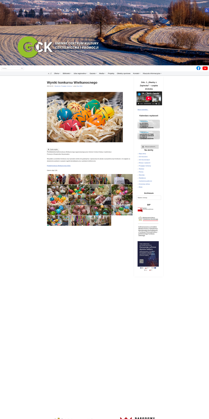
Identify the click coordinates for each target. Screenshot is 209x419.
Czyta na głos (54, 149)
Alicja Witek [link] (79, 86)
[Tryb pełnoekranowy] (159, 103)
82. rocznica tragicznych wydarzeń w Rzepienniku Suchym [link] (146, 125)
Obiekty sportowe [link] (123, 73)
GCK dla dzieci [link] (143, 156)
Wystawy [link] (141, 169)
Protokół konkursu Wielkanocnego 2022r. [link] (59, 165)
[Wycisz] (156, 103)
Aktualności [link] (57, 86)
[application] (150, 98)
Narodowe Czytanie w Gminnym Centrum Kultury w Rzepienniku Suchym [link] (147, 136)
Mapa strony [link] (142, 153)
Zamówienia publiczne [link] (145, 181)
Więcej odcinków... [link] (143, 109)
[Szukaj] (22, 68)
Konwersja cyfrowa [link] (144, 184)
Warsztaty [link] (142, 175)
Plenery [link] (141, 172)
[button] (104, 62)
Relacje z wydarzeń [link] (144, 163)
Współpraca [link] (142, 178)
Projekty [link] (111, 73)
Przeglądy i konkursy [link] (66, 86)
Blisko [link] (140, 187)
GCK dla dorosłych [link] (144, 159)
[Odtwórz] (138, 103)
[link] (207, 10)
